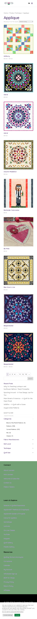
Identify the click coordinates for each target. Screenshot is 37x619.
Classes (9, 436)
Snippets (7, 539)
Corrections (8, 561)
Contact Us (7, 483)
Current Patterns (13, 429)
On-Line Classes (9, 530)
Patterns (10, 426)
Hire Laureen (8, 474)
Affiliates (7, 590)
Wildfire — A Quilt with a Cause (15, 404)
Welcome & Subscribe (11, 479)
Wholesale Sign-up (10, 574)
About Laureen (9, 470)
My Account (8, 570)
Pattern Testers (9, 487)
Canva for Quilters (10, 518)
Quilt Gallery (8, 543)
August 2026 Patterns (11, 408)
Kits (8, 432)
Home (6, 13)
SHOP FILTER (8, 413)
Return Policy (8, 586)
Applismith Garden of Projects (14, 514)
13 (26, 374)
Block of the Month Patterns (15, 423)
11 (20, 374)
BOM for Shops (9, 578)
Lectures (7, 526)
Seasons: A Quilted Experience (14, 505)
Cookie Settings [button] (8, 615)
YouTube (7, 534)
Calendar (7, 565)
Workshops (8, 522)
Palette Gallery (9, 547)
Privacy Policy (9, 582)
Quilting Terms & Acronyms (13, 557)
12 (23, 374)
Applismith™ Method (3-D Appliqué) (16, 510)
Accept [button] (17, 615)
